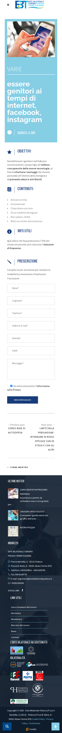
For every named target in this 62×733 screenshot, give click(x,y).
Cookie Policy (38, 719)
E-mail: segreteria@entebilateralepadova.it (31, 578)
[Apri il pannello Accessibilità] (55, 726)
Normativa (16, 613)
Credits (32, 729)
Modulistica (16, 619)
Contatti (15, 637)
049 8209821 (26, 570)
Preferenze (34, 723)
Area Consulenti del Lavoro (24, 607)
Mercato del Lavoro (20, 625)
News (13, 631)
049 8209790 (39, 570)
